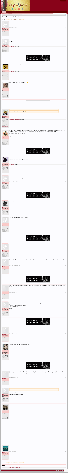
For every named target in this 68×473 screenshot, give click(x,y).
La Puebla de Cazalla (5, 124)
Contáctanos (57, 470)
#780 (65, 451)
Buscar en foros (4, 13)
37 (11, 19)
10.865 (7, 93)
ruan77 (3, 452)
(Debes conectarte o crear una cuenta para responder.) (59, 462)
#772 (65, 265)
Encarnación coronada (4, 351)
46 (19, 19)
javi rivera (4, 334)
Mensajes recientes (9, 13)
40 (15, 19)
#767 (65, 162)
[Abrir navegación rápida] (65, 14)
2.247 (7, 120)
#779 (65, 442)
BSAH (3, 292)
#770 (65, 223)
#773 (65, 292)
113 (7, 77)
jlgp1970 (3, 308)
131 (7, 212)
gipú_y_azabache (5, 163)
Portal (62, 470)
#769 (65, 206)
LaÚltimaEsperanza (12, 46)
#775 (65, 333)
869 (7, 356)
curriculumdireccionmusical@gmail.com (27, 261)
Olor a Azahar (4, 207)
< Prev (7, 19)
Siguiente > (21, 19)
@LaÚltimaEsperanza (14, 64)
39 (14, 19)
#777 (65, 377)
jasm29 (3, 182)
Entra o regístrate (63, 0)
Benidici (3, 250)
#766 (65, 136)
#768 (65, 181)
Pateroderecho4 (12, 164)
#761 (65, 27)
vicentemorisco (4, 116)
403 (7, 168)
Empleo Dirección (4, 267)
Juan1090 (3, 45)
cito (3, 411)
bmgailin (3, 137)
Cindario (3, 28)
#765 (65, 117)
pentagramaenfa (5, 70)
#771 (65, 249)
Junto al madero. (6, 172)
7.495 (7, 74)
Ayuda (60, 470)
